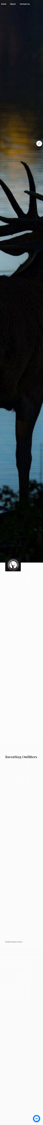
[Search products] (39, 143)
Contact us (25, 4)
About (13, 4)
